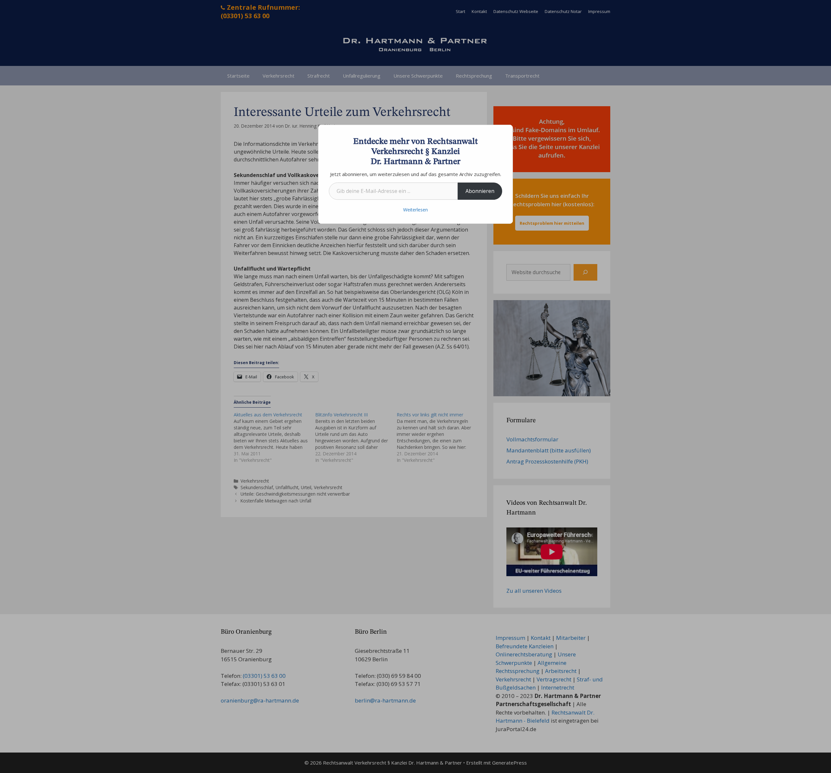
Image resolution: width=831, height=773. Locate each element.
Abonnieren (479, 191)
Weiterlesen (415, 210)
